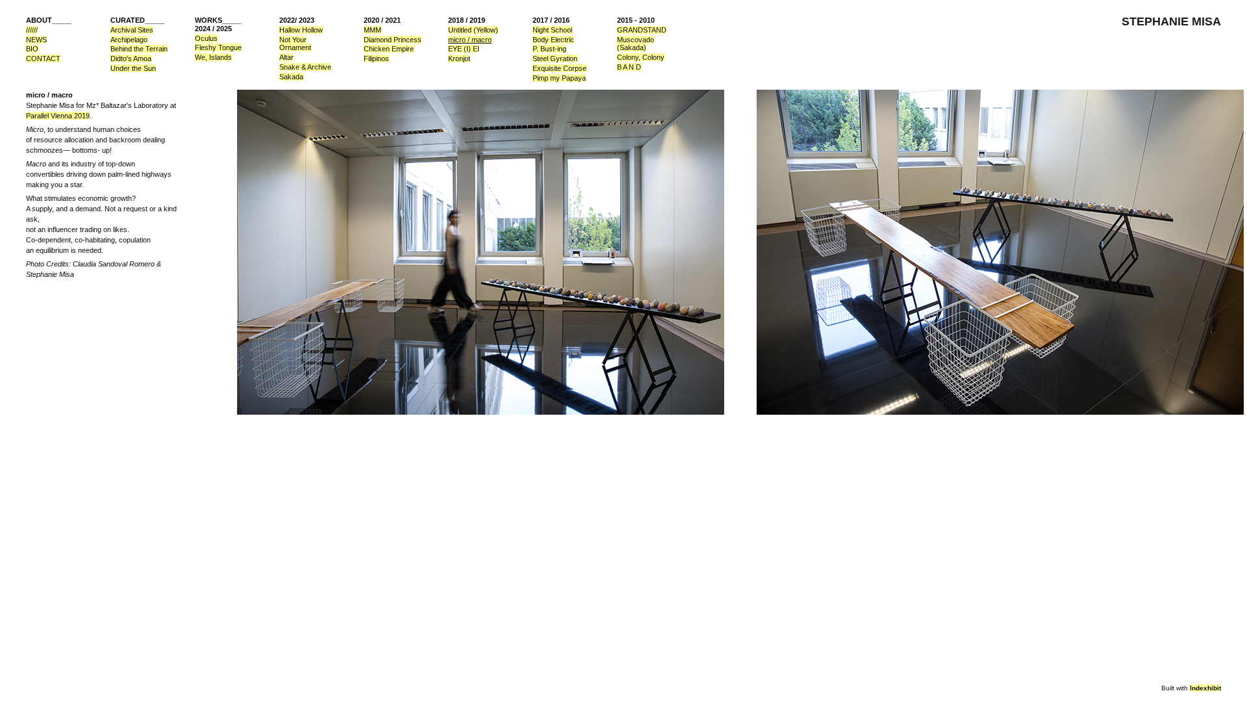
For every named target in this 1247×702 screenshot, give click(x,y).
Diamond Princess (393, 40)
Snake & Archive (305, 67)
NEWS (36, 40)
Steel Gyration (555, 58)
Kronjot (459, 58)
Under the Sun (133, 68)
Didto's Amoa (130, 58)
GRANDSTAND (641, 30)
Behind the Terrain (139, 49)
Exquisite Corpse (559, 68)
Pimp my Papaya (559, 78)
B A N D (629, 67)
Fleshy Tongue (218, 47)
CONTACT (43, 58)
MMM (372, 30)
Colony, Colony (640, 57)
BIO (32, 49)
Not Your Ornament (295, 44)
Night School (552, 30)
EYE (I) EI (463, 49)
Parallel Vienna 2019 (58, 116)
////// (32, 30)
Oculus (206, 38)
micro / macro (470, 40)
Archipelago (128, 40)
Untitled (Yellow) (473, 30)
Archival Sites (131, 30)
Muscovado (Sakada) (635, 44)
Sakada (291, 77)
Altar (286, 57)
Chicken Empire (389, 49)
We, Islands (213, 57)
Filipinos (376, 58)
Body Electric (553, 40)
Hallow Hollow (301, 30)
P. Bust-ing (549, 49)
